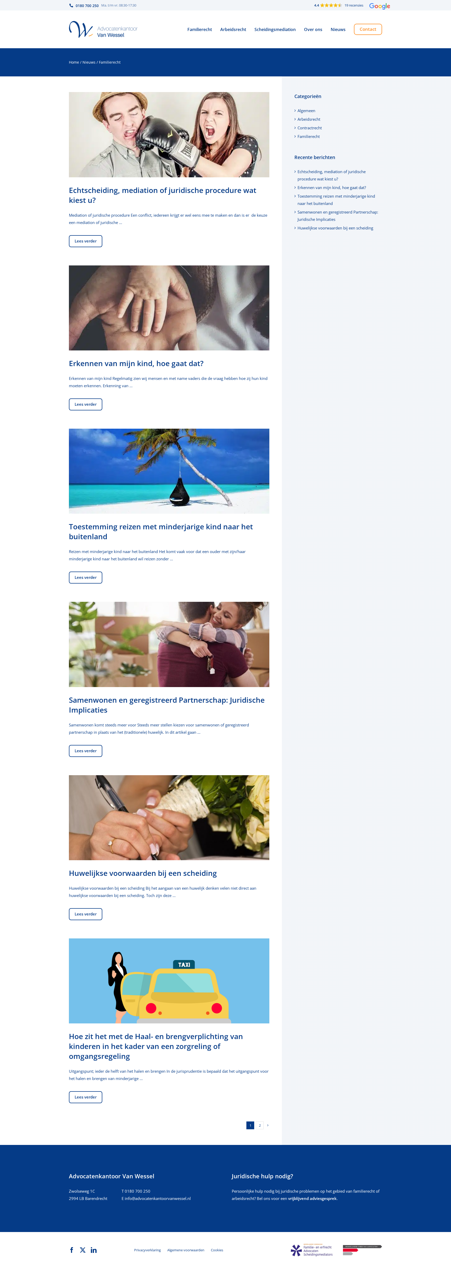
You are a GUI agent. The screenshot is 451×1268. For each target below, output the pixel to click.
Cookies (217, 1250)
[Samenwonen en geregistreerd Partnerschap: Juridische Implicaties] (169, 644)
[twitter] (83, 1250)
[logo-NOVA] (362, 1246)
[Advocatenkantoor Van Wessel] (103, 22)
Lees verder (86, 241)
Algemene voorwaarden (185, 1250)
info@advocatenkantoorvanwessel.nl (158, 1198)
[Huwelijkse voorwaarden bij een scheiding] (169, 817)
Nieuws (89, 62)
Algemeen (306, 110)
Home (74, 62)
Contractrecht (310, 127)
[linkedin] (94, 1250)
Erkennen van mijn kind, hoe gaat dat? (136, 363)
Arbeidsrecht (309, 119)
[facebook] (72, 1250)
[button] (347, 5)
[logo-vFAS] (312, 1245)
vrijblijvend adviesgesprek (312, 1198)
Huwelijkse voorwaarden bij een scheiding (143, 873)
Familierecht (309, 136)
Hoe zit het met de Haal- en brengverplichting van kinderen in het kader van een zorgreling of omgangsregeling (156, 1046)
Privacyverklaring (147, 1250)
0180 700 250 (137, 1191)
